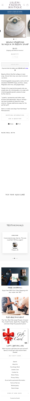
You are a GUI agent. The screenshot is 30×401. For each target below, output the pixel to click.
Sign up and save (14, 393)
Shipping (8, 50)
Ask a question (15, 118)
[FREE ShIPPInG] (15, 276)
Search (15, 361)
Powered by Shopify (15, 398)
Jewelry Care (15, 369)
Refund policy (15, 385)
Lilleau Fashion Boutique (15, 5)
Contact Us (15, 372)
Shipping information (15, 115)
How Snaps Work (15, 367)
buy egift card (15, 355)
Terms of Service (15, 383)
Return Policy (15, 375)
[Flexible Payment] (15, 306)
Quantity (15, 54)
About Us (15, 364)
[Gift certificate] (15, 336)
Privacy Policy (15, 377)
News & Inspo (15, 388)
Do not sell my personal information (15, 380)
